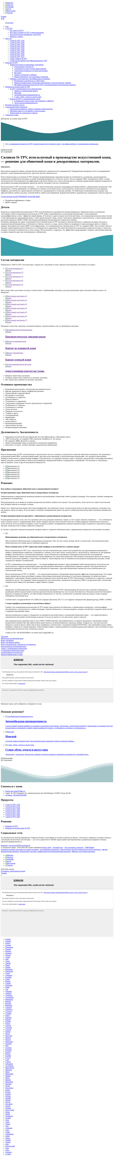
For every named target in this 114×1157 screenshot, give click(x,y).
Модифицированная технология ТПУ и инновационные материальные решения (45, 85)
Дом (7, 26)
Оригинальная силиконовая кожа (13, 646)
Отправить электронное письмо (13, 871)
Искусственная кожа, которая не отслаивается (18, 644)
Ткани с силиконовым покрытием (14, 648)
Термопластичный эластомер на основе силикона (20, 849)
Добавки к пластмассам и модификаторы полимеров (30, 79)
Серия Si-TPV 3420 (17, 53)
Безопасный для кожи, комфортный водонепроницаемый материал (45, 851)
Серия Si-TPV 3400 (17, 51)
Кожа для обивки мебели (10, 642)
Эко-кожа (4, 636)
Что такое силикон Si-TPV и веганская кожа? (27, 32)
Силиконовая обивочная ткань (12, 650)
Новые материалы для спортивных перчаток (31, 77)
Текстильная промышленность (26, 103)
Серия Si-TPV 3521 (17, 57)
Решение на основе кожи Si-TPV (17, 87)
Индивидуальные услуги (14, 105)
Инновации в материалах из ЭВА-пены (29, 81)
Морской (17, 93)
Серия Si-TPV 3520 (17, 55)
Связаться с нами (11, 115)
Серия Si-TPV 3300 (17, 47)
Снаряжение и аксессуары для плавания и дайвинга (34, 101)
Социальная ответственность (16, 107)
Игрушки (17, 73)
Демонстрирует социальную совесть (24, 113)
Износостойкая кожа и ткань (12, 654)
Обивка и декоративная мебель (26, 91)
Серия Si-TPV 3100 (17, 45)
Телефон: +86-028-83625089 (15, 795)
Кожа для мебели (7, 640)
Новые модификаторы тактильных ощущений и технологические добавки (42, 83)
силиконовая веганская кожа (12, 652)
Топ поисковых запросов (73, 847)
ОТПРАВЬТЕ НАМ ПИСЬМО (28, 197)
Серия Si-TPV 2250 (17, 43)
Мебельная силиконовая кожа (12, 638)
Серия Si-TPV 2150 (17, 41)
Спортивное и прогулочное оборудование (30, 69)
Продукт (8, 39)
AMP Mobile (89, 847)
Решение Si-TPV (11, 63)
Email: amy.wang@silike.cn (15, 791)
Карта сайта (46, 847)
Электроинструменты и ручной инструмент (31, 71)
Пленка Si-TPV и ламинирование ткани (25, 99)
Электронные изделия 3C (24, 67)
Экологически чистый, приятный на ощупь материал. (80, 849)
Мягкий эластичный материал (83, 851)
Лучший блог (58, 847)
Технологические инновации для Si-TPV (25, 34)
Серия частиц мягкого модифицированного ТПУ (28, 61)
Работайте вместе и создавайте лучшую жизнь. (27, 111)
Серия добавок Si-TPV (18, 59)
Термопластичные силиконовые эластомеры (27, 65)
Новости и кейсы (16, 36)
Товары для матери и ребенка (25, 75)
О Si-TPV (9, 28)
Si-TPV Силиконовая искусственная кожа (26, 89)
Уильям (4, 873)
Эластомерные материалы (49, 849)
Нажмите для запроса (9, 845)
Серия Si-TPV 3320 (17, 49)
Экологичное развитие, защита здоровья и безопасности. (31, 109)
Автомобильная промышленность (27, 95)
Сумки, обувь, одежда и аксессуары (27, 97)
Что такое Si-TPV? (17, 30)
